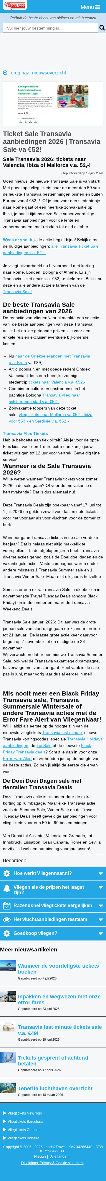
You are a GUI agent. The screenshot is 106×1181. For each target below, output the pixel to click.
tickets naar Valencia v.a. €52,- (58, 382)
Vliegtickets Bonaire (23, 1138)
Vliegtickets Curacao (24, 1130)
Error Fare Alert (17, 758)
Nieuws (40, 1156)
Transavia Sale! (17, 291)
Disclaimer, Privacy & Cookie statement (52, 1163)
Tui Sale (44, 745)
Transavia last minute (62, 732)
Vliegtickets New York (25, 1113)
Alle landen (59, 1156)
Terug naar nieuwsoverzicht (36, 72)
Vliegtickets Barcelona (25, 1122)
